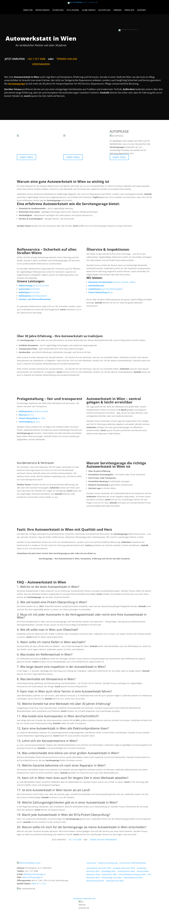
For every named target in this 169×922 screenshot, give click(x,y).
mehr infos (26, 157)
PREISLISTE (129, 10)
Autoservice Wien (110, 874)
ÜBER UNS (28, 10)
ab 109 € (32, 418)
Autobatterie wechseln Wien (99, 868)
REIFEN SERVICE (43, 10)
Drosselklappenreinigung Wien (133, 874)
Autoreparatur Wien (127, 871)
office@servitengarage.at (34, 874)
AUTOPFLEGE (104, 10)
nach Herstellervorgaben (105, 289)
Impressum (92, 863)
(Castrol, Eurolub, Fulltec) (111, 282)
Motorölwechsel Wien (134, 877)
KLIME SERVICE (88, 10)
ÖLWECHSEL (58, 10)
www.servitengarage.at (32, 877)
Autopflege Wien (109, 871)
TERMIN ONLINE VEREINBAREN (103, 839)
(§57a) (100, 292)
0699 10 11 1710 (39, 883)
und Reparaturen (33, 296)
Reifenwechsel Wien (115, 880)
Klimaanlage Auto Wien (113, 877)
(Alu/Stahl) (29, 289)
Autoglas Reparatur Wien (125, 868)
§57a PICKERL (73, 10)
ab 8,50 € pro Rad (34, 285)
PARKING (117, 10)
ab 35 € (29, 421)
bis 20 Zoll (29, 292)
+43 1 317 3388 (36, 59)
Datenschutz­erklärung (108, 863)
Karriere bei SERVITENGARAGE (132, 863)
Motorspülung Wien (96, 880)
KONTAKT (141, 10)
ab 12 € (26, 415)
